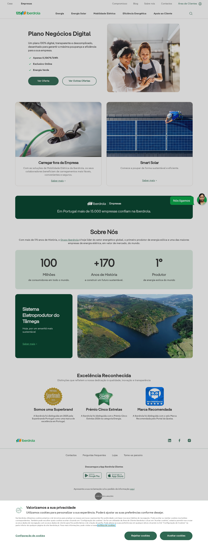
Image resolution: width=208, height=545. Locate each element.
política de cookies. (106, 525)
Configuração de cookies (30, 536)
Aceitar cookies (176, 536)
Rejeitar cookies (140, 536)
